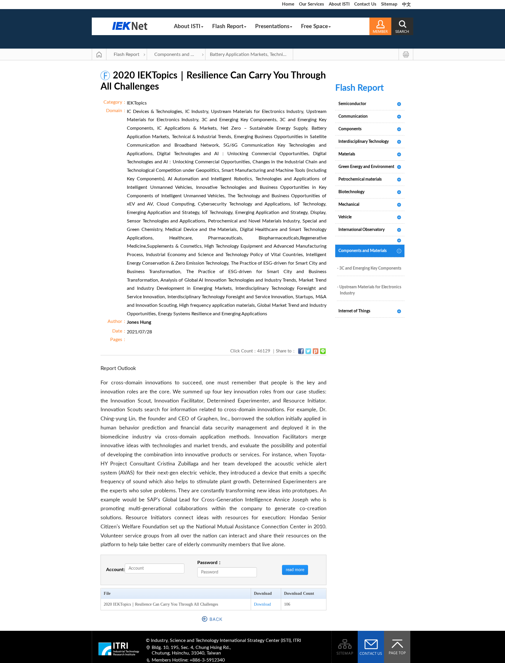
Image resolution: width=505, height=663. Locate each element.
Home (288, 4)
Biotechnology (351, 192)
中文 (406, 4)
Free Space (314, 26)
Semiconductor (352, 104)
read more (295, 570)
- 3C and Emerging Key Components (369, 268)
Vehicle (345, 217)
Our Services (311, 4)
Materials (346, 154)
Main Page (99, 54)
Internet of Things (354, 311)
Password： (209, 562)
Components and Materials (179, 54)
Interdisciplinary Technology (363, 142)
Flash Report (227, 26)
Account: (115, 569)
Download (262, 604)
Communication (353, 116)
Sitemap (389, 4)
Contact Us (365, 4)
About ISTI (339, 4)
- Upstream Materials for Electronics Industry (369, 290)
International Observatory (361, 230)
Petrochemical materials (360, 179)
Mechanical (348, 205)
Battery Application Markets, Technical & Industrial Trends (251, 54)
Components (350, 129)
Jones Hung (139, 322)
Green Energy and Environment (366, 167)
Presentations (272, 26)
